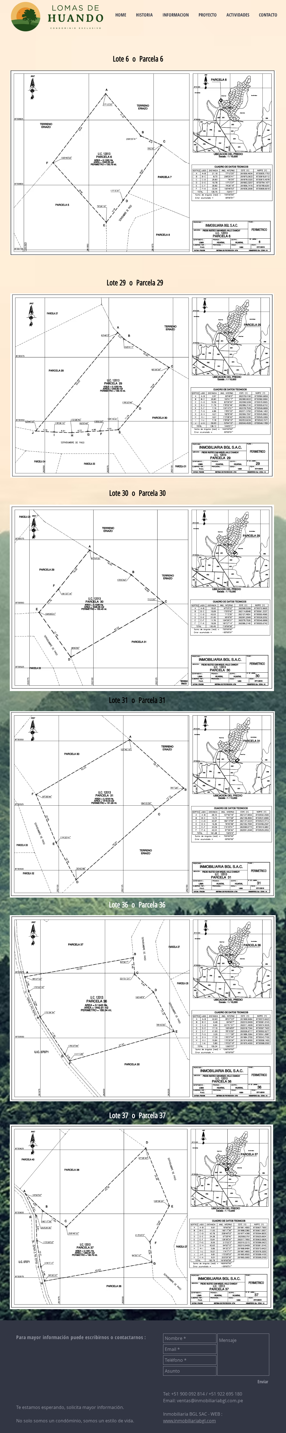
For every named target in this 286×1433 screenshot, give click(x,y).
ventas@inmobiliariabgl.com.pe (210, 1401)
